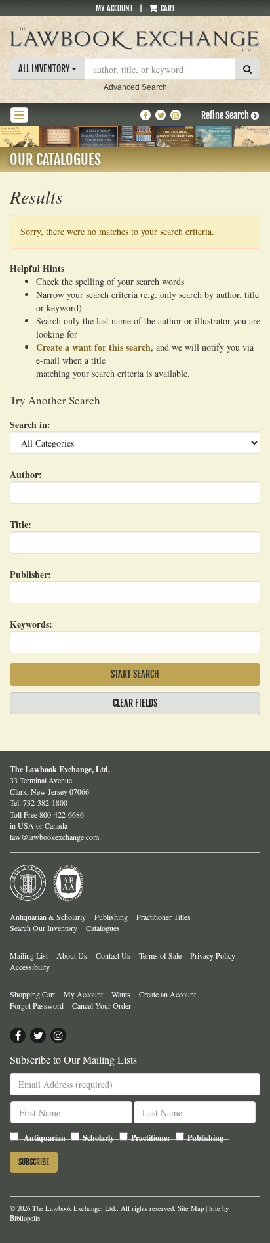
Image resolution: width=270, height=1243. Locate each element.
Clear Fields (135, 703)
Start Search (135, 674)
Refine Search (226, 115)
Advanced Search (135, 87)
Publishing (111, 916)
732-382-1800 (45, 802)
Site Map (191, 1208)
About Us (71, 955)
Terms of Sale (160, 955)
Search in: (30, 424)
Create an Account (167, 994)
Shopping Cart (32, 994)
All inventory (44, 68)
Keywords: (31, 624)
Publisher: (30, 574)
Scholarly (98, 1137)
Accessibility (30, 966)
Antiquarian (45, 1137)
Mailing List (29, 955)
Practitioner (150, 1137)
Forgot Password (37, 1005)
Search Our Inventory (43, 928)
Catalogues (103, 928)
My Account (114, 8)
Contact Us (113, 955)
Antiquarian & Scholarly (48, 916)
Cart (167, 8)
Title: (20, 524)
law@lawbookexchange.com (54, 836)
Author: (26, 474)
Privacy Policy (212, 955)
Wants (120, 994)
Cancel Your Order (101, 1005)
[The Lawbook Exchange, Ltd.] (135, 39)
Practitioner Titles (163, 916)
